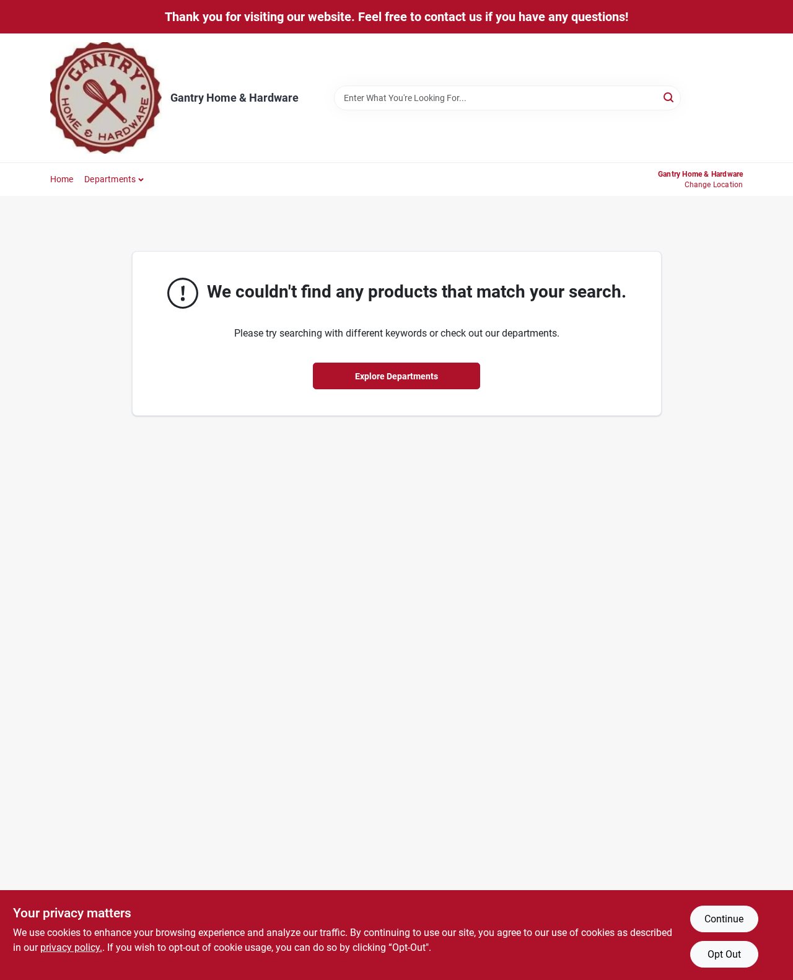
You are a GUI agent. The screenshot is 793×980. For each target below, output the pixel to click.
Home (62, 179)
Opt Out (724, 954)
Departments (110, 179)
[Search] (669, 97)
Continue (723, 919)
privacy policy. (71, 947)
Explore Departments (396, 376)
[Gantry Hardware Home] (106, 98)
